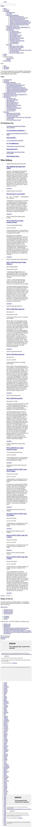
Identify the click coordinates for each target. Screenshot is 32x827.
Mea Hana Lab (10, 30)
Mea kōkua (9, 44)
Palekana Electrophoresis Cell (17, 16)
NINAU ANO (4, 607)
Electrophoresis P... (12, 149)
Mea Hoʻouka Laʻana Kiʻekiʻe (16, 194)
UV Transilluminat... (13, 143)
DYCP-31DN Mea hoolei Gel (15, 354)
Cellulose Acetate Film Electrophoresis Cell (20, 23)
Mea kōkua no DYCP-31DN (16, 46)
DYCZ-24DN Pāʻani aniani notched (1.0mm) (15, 221)
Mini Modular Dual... (13, 156)
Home (5, 8)
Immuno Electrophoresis (19, 630)
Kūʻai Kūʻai (6, 9)
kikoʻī (10, 188)
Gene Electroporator (14, 42)
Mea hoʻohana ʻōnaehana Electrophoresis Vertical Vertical (16, 628)
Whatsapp (3, 638)
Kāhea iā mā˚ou (7, 60)
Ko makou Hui (10, 58)
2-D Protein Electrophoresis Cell (17, 19)
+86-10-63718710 (8, 613)
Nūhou (5, 54)
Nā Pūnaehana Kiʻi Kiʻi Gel (13, 28)
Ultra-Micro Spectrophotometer (17, 40)
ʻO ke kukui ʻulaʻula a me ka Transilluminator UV (18, 27)
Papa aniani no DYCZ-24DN (16, 47)
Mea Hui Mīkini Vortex (15, 36)
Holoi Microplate (14, 34)
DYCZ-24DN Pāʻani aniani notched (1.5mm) (15, 448)
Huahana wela (7, 624)
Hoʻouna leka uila (5, 637)
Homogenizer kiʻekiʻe (15, 39)
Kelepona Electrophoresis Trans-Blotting (19, 20)
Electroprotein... (11, 137)
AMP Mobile (7, 626)
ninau (8, 188)
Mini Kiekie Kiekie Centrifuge (17, 38)
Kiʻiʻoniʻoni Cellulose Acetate (17, 52)
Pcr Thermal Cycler (14, 31)
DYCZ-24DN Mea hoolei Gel (15, 309)
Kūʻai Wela (9, 13)
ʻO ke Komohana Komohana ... (16, 130)
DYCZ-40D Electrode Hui (14, 398)
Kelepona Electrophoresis (13, 15)
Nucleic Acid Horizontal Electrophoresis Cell (20, 22)
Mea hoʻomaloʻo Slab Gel (16, 35)
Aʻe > (3, 595)
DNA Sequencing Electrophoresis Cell (19, 17)
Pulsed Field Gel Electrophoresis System (19, 24)
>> (5, 595)
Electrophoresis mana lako (13, 26)
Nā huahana (6, 11)
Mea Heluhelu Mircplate (15, 32)
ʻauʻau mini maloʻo (14, 43)
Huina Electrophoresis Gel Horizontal (12, 628)
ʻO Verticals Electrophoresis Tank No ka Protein (17, 631)
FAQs (5, 55)
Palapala (8, 59)
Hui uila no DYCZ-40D (15, 48)
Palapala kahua (7, 625)
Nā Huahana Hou (11, 12)
